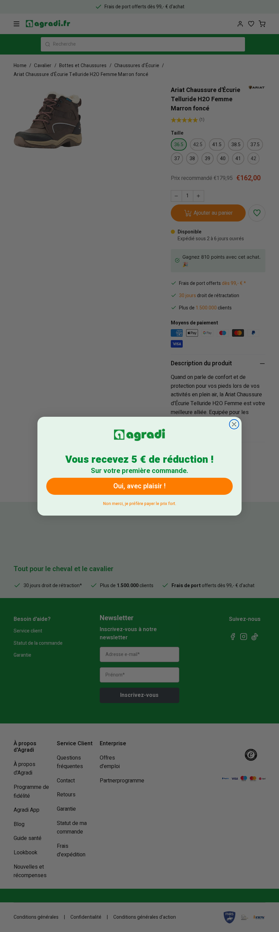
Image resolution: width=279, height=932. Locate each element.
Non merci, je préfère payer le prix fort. (139, 502)
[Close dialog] (234, 424)
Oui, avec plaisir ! (139, 486)
